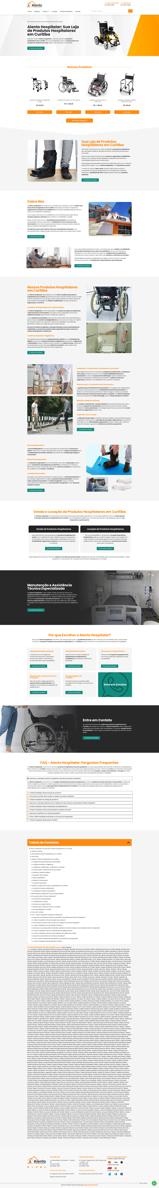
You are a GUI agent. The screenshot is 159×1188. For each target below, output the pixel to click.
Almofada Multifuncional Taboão (63, 957)
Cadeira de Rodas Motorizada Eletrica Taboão (107, 1044)
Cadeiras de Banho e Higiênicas (43, 864)
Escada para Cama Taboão (78, 1098)
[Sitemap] (45, 1167)
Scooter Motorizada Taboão (113, 1128)
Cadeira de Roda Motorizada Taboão (105, 1024)
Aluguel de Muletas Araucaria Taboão (39, 967)
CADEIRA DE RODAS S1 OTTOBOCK (68, 100)
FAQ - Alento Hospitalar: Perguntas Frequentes (47, 915)
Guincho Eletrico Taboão (54, 1102)
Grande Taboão (41, 1102)
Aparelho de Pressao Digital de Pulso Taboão (84, 975)
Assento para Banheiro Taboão (66, 979)
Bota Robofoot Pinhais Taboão (119, 993)
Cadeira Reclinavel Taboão (88, 1072)
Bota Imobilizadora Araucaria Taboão (92, 983)
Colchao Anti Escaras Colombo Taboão (114, 1084)
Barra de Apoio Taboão (40, 983)
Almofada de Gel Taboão (40, 955)
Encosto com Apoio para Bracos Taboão (84, 1096)
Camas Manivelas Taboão (48, 1082)
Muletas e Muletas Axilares (41, 872)
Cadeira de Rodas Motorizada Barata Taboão (117, 1042)
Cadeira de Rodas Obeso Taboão (102, 1050)
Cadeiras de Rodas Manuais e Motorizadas (46, 862)
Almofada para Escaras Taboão (50, 959)
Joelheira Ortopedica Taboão (81, 1104)
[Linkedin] (36, 1167)
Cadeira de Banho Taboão (63, 1022)
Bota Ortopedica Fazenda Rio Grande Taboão (60, 991)
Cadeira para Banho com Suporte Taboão (72, 1070)
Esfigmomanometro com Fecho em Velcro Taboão (60, 1100)
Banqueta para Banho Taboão (59, 981)
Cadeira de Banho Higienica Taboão (56, 1017)
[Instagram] (32, 1167)
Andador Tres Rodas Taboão (113, 973)
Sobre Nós (35, 856)
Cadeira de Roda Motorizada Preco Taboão (79, 1024)
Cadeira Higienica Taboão (95, 1068)
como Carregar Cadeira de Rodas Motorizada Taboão (82, 1092)
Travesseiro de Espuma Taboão (77, 1136)
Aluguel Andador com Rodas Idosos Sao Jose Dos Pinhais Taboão (91, 963)
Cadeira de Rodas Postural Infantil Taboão (72, 1058)
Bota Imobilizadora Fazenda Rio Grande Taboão (62, 985)
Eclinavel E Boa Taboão (34, 1094)
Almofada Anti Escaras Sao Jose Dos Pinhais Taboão (92, 951)
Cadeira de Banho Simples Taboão (43, 1022)
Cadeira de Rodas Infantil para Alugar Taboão (47, 1038)
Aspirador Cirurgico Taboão (109, 977)
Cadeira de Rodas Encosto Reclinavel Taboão (110, 1032)
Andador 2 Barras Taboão (119, 969)
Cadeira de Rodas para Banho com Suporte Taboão (61, 1052)
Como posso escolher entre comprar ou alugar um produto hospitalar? (56, 923)
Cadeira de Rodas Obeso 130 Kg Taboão (52, 1050)
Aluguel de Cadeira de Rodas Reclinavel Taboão (66, 965)
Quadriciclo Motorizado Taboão (96, 1126)
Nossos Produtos (37, 851)
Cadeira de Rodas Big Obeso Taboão (77, 1028)
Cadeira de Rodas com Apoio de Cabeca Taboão (104, 1028)
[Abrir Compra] (48, 11)
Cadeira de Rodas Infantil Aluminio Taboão (112, 1034)
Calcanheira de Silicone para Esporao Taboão (107, 1074)
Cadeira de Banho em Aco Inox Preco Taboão (103, 1013)
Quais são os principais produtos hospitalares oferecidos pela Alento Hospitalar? (59, 917)
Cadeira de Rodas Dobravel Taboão (38, 1032)
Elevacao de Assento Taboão (102, 1094)
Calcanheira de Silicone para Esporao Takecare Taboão (75, 1076)
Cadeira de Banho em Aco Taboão (77, 1015)
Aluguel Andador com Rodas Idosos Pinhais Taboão (54, 963)
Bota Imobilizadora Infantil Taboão (38, 989)
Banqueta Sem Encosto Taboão (79, 981)
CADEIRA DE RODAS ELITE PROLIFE (97, 101)
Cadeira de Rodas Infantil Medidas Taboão (91, 1036)
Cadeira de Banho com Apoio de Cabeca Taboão (80, 999)
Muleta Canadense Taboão (89, 1118)
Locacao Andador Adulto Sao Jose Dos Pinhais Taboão (76, 1108)
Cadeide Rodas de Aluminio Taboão (104, 995)
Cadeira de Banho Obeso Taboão (114, 1019)
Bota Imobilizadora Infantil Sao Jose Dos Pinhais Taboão (112, 987)
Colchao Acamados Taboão (67, 1084)
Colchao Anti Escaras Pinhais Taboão (96, 1086)
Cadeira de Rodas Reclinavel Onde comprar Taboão (87, 1062)
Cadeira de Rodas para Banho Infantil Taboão (53, 1054)
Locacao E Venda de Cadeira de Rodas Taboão (86, 1114)
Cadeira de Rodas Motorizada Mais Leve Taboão (95, 1046)
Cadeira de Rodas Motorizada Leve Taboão (65, 1046)
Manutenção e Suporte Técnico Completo (46, 907)
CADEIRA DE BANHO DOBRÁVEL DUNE (39, 101)
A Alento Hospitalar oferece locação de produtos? (49, 920)
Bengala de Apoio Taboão (72, 983)
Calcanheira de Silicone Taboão (103, 1076)
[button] (128, 842)
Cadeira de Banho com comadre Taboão (64, 1003)
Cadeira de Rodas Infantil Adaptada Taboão (58, 1034)
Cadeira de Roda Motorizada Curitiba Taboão (51, 1024)
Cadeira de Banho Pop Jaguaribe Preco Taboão (68, 1020)
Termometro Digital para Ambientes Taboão (110, 1134)
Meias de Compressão (40, 880)
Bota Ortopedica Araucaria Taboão (114, 989)
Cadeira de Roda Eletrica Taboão (82, 1022)
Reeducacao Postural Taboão (115, 1126)
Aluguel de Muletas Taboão (90, 969)
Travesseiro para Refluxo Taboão (52, 1138)
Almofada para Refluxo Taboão (70, 959)
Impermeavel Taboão (98, 1102)
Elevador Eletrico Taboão (52, 1096)
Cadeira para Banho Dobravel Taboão (97, 1070)
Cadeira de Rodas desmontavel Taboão (114, 1030)
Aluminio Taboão (104, 969)
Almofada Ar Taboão (116, 951)
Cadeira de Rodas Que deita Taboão (120, 1058)
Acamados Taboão (36, 949)
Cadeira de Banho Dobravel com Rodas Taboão (106, 1007)
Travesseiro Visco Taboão (90, 1138)
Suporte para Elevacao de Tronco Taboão (106, 1130)
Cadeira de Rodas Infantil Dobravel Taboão (63, 1036)
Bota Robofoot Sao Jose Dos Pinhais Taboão (41, 995)
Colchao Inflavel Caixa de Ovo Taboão (75, 1090)
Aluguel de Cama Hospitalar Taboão (116, 965)
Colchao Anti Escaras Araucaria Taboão (88, 1084)
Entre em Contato (38, 912)
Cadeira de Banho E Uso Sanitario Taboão (88, 1011)
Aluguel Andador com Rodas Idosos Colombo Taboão (49, 961)
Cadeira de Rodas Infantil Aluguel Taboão (86, 1034)
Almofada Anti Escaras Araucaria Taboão (56, 949)
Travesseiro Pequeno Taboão (72, 1138)
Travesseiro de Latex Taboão (97, 1136)
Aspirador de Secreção (40, 875)
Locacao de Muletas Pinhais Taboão (112, 1112)
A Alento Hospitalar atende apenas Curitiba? (47, 941)
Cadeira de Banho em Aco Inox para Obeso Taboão (73, 1013)
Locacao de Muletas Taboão (63, 1114)
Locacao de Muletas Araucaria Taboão (111, 1110)
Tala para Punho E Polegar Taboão (56, 1134)
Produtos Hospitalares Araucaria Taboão (52, 1122)
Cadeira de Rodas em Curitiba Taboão (84, 1032)
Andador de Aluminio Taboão (55, 973)
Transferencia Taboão (60, 1136)
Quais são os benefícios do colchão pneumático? (49, 936)
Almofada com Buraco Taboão (104, 953)
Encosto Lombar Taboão (105, 1096)
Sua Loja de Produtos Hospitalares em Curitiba (47, 854)
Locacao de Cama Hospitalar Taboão (87, 1110)
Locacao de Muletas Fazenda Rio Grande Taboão (85, 1112)
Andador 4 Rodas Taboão (52, 971)
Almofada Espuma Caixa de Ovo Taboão (79, 955)
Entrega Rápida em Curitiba (42, 909)
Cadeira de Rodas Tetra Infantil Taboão (49, 1066)
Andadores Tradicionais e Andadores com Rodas (49, 867)
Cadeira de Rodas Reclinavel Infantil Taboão (57, 1062)
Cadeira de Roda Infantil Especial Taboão (105, 1022)
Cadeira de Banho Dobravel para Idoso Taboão (93, 1009)
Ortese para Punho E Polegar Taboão (39, 1120)
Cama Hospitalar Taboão (94, 1080)
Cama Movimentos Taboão (110, 1080)
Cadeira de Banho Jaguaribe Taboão (91, 1019)
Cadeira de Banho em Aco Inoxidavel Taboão (53, 1015)
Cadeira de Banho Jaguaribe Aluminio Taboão (114, 1017)
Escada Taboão (93, 1098)
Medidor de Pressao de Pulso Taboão (54, 1116)
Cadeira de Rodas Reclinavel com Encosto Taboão (71, 1060)
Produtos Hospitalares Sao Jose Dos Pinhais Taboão (82, 1122)
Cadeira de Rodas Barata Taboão (55, 1028)
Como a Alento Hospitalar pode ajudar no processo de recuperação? (55, 938)
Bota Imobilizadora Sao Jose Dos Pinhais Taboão (87, 989)
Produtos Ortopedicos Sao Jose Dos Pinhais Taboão (68, 1126)
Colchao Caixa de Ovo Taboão (91, 1088)
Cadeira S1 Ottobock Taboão (107, 1072)
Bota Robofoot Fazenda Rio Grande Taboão (95, 993)
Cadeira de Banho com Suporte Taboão (100, 1005)
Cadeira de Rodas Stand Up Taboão (109, 1064)
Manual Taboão (107, 1114)
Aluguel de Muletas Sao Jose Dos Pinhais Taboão (65, 969)
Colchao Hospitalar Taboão (54, 1090)
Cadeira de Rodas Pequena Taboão (48, 1058)
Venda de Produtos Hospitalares (43, 888)
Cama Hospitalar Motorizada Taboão (49, 1080)
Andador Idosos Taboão (95, 973)
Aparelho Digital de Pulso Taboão (109, 975)
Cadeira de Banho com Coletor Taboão (39, 1003)
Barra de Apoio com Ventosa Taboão (100, 981)
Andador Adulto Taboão (68, 971)
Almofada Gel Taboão (99, 955)
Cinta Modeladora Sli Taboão (49, 1084)
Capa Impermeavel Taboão (88, 1082)
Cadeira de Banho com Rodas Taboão (50, 1005)
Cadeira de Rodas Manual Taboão (46, 1042)
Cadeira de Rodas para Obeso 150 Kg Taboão (63, 1056)
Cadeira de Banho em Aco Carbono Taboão (115, 1011)
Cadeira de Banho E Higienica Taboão (39, 1011)
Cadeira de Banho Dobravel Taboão (120, 1009)
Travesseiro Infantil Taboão (115, 1136)
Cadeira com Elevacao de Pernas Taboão (45, 997)
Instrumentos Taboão (47, 1104)
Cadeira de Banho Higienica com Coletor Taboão (104, 1015)
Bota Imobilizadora (39, 878)
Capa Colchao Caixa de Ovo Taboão (67, 1082)
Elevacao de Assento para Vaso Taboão (54, 1094)
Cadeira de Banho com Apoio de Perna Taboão (110, 999)
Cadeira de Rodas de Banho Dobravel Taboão (87, 1030)
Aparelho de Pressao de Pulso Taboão (58, 975)
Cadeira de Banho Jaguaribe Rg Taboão (67, 1019)
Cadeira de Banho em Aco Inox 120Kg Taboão (41, 1013)
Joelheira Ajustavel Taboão (63, 1104)
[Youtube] (41, 1167)
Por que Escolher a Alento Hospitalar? (44, 896)
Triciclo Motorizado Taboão (107, 1138)
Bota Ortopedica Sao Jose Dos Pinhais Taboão (111, 991)
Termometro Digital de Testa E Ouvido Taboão (81, 1134)
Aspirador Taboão (50, 979)
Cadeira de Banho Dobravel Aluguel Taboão (46, 1007)
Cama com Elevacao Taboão (55, 1078)
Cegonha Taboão (118, 1082)
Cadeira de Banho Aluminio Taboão (112, 997)
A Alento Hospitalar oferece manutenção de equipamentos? (52, 931)
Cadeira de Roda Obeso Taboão (54, 1026)
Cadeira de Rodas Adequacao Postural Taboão (78, 1026)
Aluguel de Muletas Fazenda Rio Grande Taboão (116, 967)
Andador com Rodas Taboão (36, 973)
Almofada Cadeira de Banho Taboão (62, 953)
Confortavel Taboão (106, 1092)
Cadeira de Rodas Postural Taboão (97, 1058)
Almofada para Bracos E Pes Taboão (85, 957)
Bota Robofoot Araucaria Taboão (50, 993)
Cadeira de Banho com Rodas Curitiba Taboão (92, 1003)
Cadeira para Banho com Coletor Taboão (45, 1070)
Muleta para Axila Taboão (107, 1118)
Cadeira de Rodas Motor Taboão (92, 1042)
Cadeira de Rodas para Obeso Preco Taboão (92, 1056)
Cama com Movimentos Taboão (74, 1078)
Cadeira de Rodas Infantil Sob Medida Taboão (63, 1040)
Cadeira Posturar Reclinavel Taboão (68, 1072)
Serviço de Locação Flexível (42, 904)
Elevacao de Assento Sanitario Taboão (80, 1094)
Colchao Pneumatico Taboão (116, 1090)
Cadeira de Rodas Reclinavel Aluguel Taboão (41, 1060)
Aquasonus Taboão (94, 977)
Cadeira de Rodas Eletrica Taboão (60, 1032)
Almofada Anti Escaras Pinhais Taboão (63, 951)
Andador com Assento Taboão (120, 971)
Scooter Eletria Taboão (81, 1128)
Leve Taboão (114, 1104)
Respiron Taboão (38, 1128)
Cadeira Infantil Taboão (111, 1068)
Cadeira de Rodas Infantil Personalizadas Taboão (109, 1038)
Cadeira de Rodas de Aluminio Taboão (60, 1030)
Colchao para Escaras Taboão (97, 1090)
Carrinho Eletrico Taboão (105, 1082)
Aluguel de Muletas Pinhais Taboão (38, 969)
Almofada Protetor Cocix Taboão (91, 959)
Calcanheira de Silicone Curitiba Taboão (45, 1074)
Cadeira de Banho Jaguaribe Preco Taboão (40, 1019)
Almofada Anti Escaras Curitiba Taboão (107, 949)
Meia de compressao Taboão (75, 1116)
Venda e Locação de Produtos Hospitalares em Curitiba (50, 886)
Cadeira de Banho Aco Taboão (91, 997)
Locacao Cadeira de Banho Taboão (105, 1108)
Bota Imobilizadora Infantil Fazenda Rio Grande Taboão (50, 987)
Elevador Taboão (65, 1096)
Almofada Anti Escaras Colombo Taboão (82, 949)
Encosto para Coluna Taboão (42, 1098)
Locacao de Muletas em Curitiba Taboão (56, 1112)
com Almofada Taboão (45, 1092)
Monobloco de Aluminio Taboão (57, 1118)
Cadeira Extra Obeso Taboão (71, 1066)
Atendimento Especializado (42, 899)
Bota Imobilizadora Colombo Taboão (116, 983)
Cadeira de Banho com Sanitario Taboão (75, 1005)
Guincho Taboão (86, 1102)
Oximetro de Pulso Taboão (59, 1120)
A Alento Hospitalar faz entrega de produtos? (48, 925)
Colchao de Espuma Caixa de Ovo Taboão (115, 1088)
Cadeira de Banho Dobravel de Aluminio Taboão (63, 1009)
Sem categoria (66, 947)
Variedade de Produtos (40, 901)
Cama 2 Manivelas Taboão (122, 1076)
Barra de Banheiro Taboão (56, 983)
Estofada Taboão (94, 1100)
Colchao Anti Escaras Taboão (47, 1088)
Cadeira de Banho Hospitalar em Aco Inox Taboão (83, 1017)
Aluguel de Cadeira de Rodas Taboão (93, 965)
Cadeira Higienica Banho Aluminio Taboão (94, 1066)
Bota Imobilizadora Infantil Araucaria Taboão (91, 985)
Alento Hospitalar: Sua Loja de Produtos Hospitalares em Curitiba (51, 849)
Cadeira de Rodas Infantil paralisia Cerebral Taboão (78, 1038)
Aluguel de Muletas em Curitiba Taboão (87, 967)
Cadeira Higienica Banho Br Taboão (119, 1066)
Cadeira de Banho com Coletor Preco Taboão (114, 1001)
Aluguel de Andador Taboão (122, 963)
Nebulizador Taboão (121, 1118)
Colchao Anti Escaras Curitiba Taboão (39, 1086)
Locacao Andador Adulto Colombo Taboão (57, 1106)
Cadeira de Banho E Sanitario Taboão (63, 1011)
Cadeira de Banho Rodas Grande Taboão (97, 1020)
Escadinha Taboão (104, 1098)
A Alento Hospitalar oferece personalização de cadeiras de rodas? (54, 933)
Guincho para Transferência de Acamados (47, 870)
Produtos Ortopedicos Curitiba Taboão (85, 1124)
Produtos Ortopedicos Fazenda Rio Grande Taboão (114, 1124)
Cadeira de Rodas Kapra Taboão (110, 1040)
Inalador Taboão (111, 1102)
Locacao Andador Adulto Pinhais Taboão (45, 1108)
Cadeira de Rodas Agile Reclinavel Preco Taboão (109, 1026)
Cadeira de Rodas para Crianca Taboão (110, 1054)
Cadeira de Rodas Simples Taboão (62, 1064)
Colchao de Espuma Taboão (36, 1090)
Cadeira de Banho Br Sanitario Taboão (53, 999)
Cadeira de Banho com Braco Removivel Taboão (85, 1001)
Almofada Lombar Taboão (44, 957)
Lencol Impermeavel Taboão (100, 1104)
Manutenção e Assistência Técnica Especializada (47, 894)
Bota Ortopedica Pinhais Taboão (85, 991)
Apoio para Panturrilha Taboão (42, 977)
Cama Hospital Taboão (109, 1078)
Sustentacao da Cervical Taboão (105, 1132)
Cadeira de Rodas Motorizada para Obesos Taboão (99, 1048)
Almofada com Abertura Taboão (84, 953)
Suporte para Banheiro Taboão (82, 1130)
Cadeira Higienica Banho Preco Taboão (39, 1068)
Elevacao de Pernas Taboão (120, 1094)
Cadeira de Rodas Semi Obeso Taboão (39, 1064)
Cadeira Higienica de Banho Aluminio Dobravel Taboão (69, 1068)
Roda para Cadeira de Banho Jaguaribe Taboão (58, 1128)
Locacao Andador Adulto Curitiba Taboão (84, 1106)
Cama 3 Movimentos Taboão (36, 1078)
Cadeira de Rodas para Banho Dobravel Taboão (93, 1052)
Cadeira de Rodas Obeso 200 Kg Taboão (78, 1050)
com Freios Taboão (59, 1092)
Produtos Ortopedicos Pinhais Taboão (39, 1126)
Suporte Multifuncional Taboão (62, 1130)
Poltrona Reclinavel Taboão (77, 1120)
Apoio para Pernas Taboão (60, 977)
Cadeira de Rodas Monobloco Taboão (69, 1042)
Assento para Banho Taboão (86, 979)
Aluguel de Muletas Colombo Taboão (63, 967)
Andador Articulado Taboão (102, 971)
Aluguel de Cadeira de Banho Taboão (39, 965)
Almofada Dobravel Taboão (57, 955)
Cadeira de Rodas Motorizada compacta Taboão (77, 1044)
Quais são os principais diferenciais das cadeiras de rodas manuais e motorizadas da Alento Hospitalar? (66, 928)
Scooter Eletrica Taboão (96, 1128)
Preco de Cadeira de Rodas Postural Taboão (100, 1120)
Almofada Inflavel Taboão (114, 955)
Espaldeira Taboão (82, 1100)
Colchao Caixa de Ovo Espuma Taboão (69, 1088)
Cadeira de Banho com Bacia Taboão (57, 1001)
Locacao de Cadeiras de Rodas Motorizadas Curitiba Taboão (56, 1110)
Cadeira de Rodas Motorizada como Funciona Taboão (44, 1044)
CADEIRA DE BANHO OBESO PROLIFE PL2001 (127, 101)
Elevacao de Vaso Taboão (35, 1096)
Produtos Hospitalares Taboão (109, 1122)
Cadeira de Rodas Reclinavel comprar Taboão (102, 1060)
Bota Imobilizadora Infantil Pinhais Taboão (81, 987)
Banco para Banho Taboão (41, 981)
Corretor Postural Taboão (121, 1092)
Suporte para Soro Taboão (86, 1132)
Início (28, 21)
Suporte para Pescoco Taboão (68, 1132)
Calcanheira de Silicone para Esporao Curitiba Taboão (75, 1074)
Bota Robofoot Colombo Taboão (71, 993)
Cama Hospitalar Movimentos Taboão (73, 1080)
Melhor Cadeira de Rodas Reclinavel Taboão (99, 1116)
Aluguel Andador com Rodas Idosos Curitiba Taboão (83, 961)
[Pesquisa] (130, 11)
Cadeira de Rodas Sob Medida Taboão (86, 1064)
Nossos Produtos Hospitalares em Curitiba (45, 859)
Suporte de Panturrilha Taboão (42, 1130)
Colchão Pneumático (40, 883)
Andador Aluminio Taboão (84, 971)
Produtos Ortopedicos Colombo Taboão (60, 1124)
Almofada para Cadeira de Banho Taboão (110, 957)
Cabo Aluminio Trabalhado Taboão (82, 995)
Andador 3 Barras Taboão (35, 971)
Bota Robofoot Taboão (63, 995)
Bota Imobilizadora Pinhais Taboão (60, 989)
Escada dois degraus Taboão (61, 1098)
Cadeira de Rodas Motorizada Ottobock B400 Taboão (66, 1048)
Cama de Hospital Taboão (93, 1078)
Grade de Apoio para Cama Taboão (111, 1100)
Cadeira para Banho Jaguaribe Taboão (45, 1072)
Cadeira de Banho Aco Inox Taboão (70, 997)
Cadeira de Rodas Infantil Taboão (88, 1040)
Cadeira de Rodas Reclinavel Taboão (115, 1062)
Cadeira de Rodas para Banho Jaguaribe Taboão (82, 1054)
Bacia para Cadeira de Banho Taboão (106, 979)
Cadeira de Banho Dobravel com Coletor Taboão (76, 1007)
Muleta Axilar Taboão (74, 1118)
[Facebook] (28, 1167)
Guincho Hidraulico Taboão (71, 1102)
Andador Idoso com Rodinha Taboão (76, 973)
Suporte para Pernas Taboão (49, 1132)
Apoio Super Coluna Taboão (78, 977)
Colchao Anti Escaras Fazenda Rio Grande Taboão (68, 1086)
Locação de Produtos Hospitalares (44, 891)
